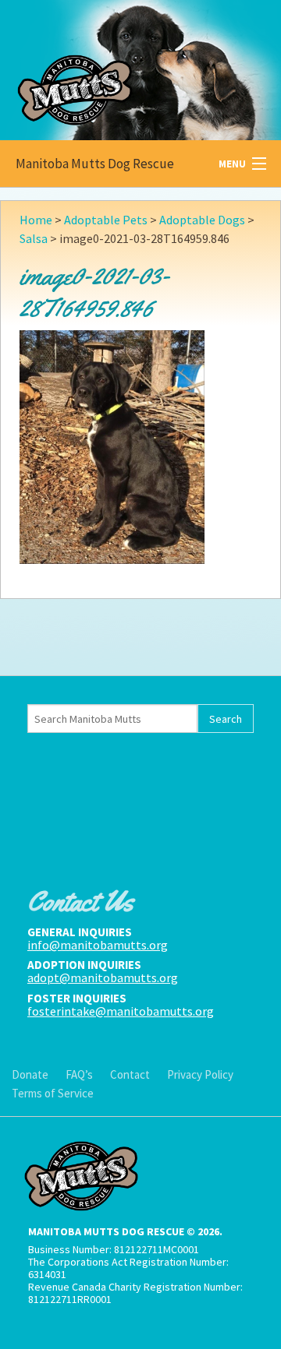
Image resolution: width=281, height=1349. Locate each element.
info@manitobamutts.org (97, 945)
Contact (130, 1074)
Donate (30, 1074)
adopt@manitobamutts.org (102, 977)
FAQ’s (79, 1074)
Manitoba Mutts (117, 66)
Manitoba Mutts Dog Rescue (95, 163)
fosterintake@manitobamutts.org (120, 1011)
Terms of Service (53, 1093)
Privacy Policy (200, 1074)
